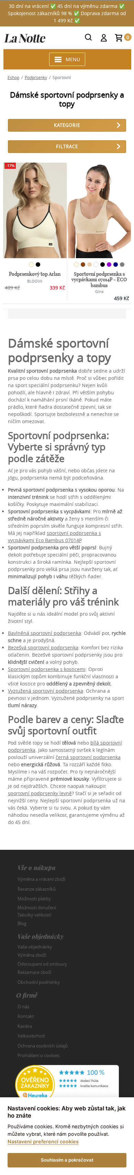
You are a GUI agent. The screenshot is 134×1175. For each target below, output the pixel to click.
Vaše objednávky (35, 946)
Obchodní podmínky (39, 982)
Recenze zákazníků (37, 889)
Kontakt (26, 1016)
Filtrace (67, 146)
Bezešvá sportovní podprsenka (43, 647)
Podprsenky (36, 77)
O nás (23, 1006)
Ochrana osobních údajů (43, 1046)
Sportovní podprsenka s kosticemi (47, 669)
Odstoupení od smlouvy (42, 963)
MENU (73, 59)
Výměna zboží (32, 955)
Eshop (13, 77)
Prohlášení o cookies (38, 1055)
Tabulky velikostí (34, 915)
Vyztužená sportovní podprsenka (45, 691)
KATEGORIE (67, 125)
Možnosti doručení (37, 907)
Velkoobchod (31, 1036)
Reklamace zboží (34, 972)
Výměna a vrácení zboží (41, 879)
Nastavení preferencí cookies (43, 1141)
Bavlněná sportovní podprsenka (44, 633)
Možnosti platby (34, 899)
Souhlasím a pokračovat (67, 1160)
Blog (22, 923)
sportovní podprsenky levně (40, 793)
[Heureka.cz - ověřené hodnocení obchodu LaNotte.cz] (67, 1084)
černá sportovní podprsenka (88, 757)
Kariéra (25, 1026)
